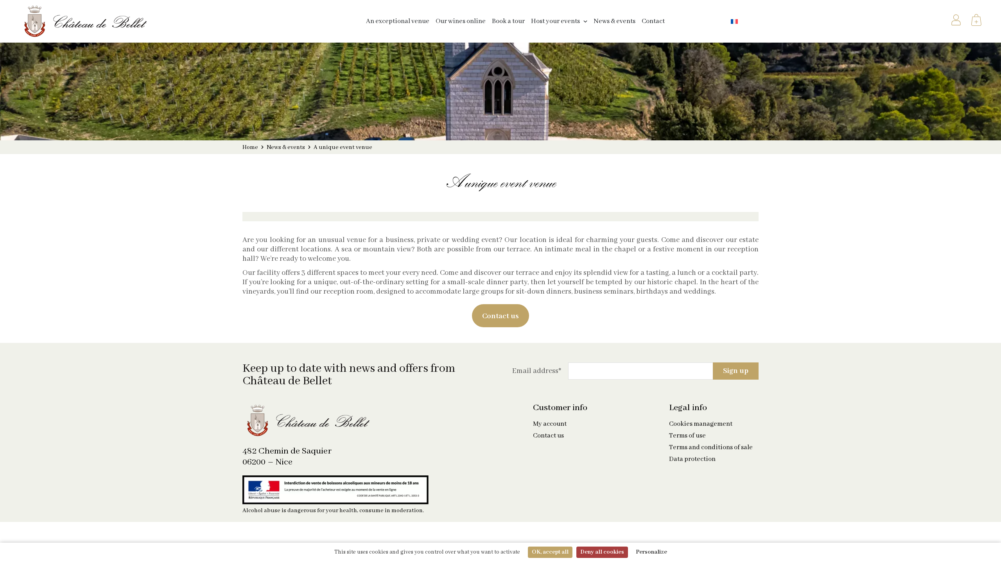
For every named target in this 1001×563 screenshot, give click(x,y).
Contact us (548, 436)
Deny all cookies (602, 552)
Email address (536, 371)
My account (550, 424)
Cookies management (700, 424)
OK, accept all (550, 552)
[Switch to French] (734, 21)
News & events (286, 147)
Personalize (651, 552)
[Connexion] (956, 21)
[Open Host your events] (585, 21)
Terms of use (687, 436)
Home (250, 147)
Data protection (692, 459)
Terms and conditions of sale (711, 448)
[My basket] (976, 21)
